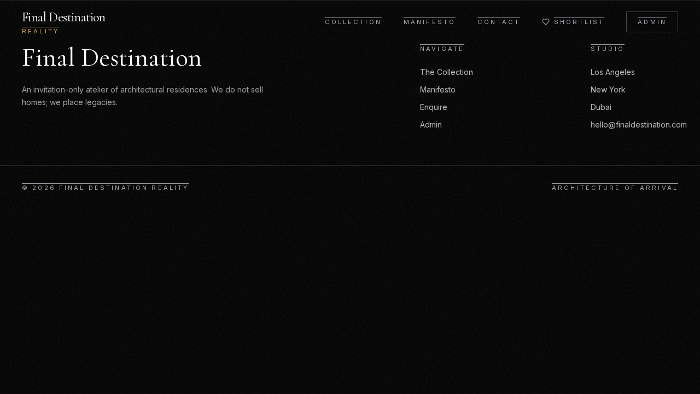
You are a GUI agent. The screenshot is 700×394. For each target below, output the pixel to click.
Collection (353, 22)
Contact (498, 22)
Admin (652, 22)
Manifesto (430, 22)
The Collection (446, 72)
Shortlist (579, 22)
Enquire (433, 107)
